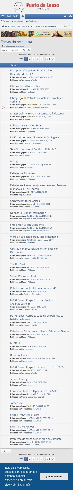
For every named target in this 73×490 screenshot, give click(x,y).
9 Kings (14, 161)
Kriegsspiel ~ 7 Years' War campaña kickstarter (37, 113)
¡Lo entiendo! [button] (54, 476)
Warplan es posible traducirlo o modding (34, 236)
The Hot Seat (17, 264)
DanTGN (30, 216)
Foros (23, 17)
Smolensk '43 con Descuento (27, 224)
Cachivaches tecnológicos (25, 200)
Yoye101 (30, 117)
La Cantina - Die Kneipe (31, 143)
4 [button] (37, 58)
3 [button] (33, 58)
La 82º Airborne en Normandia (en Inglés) (34, 137)
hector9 (29, 442)
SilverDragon (31, 358)
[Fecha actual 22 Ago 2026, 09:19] (65, 26)
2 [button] (30, 58)
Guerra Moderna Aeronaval (32, 397)
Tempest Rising (19, 379)
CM (27, 153)
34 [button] (48, 58)
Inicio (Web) (12, 16)
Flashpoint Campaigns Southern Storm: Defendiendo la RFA (33, 72)
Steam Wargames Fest (23, 276)
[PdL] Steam (26, 195)
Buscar (6, 21)
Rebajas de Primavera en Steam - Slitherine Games (39, 331)
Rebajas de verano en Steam (26, 125)
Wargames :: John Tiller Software (35, 219)
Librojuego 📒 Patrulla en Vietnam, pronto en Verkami (36, 99)
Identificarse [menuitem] (66, 17)
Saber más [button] (24, 484)
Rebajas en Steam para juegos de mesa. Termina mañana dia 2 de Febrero (38, 186)
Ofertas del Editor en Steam (26, 86)
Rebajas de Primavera (22, 173)
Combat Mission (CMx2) (31, 409)
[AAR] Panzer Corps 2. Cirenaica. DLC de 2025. (37, 367)
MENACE (15, 343)
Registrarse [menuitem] (71, 17)
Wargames (25, 119)
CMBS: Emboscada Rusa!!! (25, 415)
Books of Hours (19, 355)
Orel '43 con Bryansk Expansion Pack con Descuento (34, 250)
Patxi (28, 406)
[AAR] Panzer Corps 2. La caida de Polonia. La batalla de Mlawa (36, 317)
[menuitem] (69, 26)
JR (27, 192)
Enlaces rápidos (3, 17)
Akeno (29, 204)
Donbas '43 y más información (28, 212)
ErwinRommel (32, 105)
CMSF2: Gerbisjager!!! (22, 426)
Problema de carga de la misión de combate (35, 438)
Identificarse (19, 21)
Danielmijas (31, 240)
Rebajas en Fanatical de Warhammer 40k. (34, 288)
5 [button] (41, 58)
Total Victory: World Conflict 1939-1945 (33, 149)
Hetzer (29, 89)
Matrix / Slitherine (28, 92)
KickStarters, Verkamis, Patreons (35, 107)
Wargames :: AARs (29, 80)
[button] (21, 59)
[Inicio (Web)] (36, 7)
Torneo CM (16, 403)
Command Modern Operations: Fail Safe (33, 391)
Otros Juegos (27, 167)
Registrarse (34, 21)
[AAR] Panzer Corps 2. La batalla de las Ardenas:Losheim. (32, 301)
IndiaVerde (30, 77)
